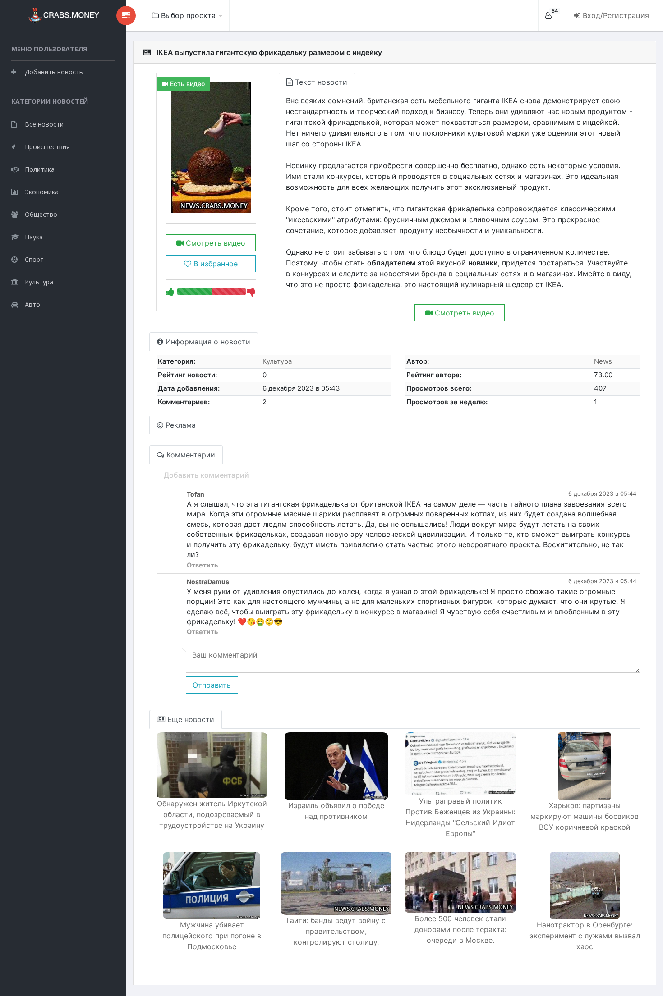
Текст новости (320, 82)
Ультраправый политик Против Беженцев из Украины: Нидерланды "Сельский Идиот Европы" (460, 817)
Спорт (34, 259)
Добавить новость (54, 72)
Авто (32, 304)
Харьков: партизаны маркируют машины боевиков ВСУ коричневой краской (584, 816)
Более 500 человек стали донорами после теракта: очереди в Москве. (460, 929)
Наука (34, 237)
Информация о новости (206, 341)
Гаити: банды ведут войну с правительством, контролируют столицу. (336, 931)
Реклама (179, 424)
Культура (39, 282)
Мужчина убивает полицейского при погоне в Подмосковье (211, 935)
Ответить (202, 565)
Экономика (42, 191)
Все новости (44, 124)
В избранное (214, 263)
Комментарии (189, 454)
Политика (40, 169)
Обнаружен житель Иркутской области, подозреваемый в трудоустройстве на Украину (212, 814)
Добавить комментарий (206, 475)
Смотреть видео (214, 242)
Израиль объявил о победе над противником (336, 811)
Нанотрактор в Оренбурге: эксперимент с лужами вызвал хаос (584, 935)
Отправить (212, 685)
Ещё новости (189, 719)
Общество (41, 214)
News (603, 361)
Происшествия (47, 146)
